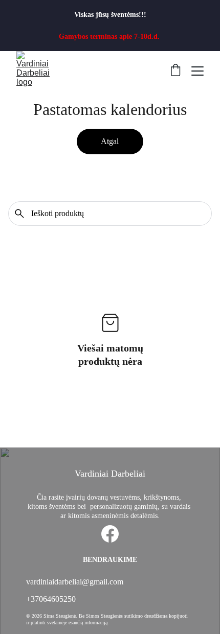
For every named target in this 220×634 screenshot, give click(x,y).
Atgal (110, 141)
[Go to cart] (175, 71)
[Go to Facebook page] (110, 534)
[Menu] (197, 71)
